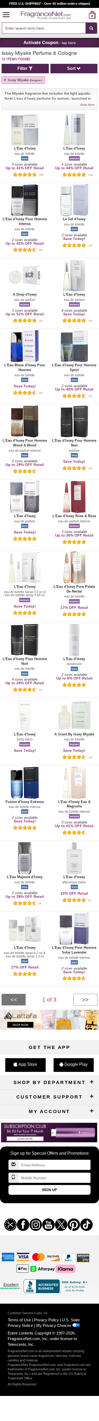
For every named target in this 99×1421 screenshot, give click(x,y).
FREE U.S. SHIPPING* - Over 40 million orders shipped (49, 4)
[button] (6, 15)
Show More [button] (87, 104)
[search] (84, 15)
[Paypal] (68, 1257)
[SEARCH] (91, 28)
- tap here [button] (49, 42)
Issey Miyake (24, 80)
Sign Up (49, 1190)
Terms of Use (19, 1320)
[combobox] (49, 28)
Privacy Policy (46, 1320)
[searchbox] (44, 28)
